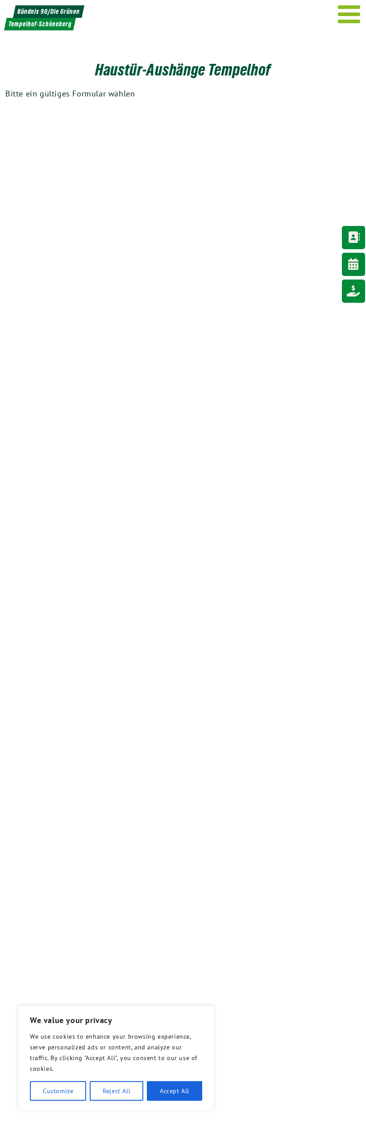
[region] (116, 1058)
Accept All (174, 1091)
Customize (58, 1091)
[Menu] (349, 14)
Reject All (116, 1091)
